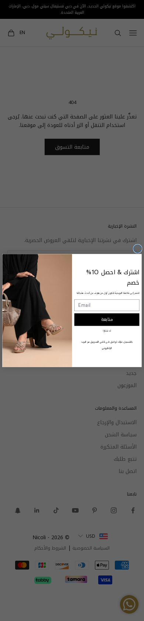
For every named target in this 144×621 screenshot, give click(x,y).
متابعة (107, 319)
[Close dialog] (138, 249)
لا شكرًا (106, 331)
